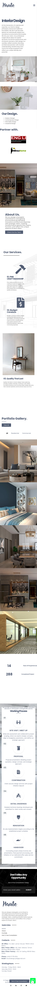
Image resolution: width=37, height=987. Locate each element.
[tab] (7, 433)
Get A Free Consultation (9, 935)
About (4, 931)
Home (4, 928)
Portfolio (4, 933)
